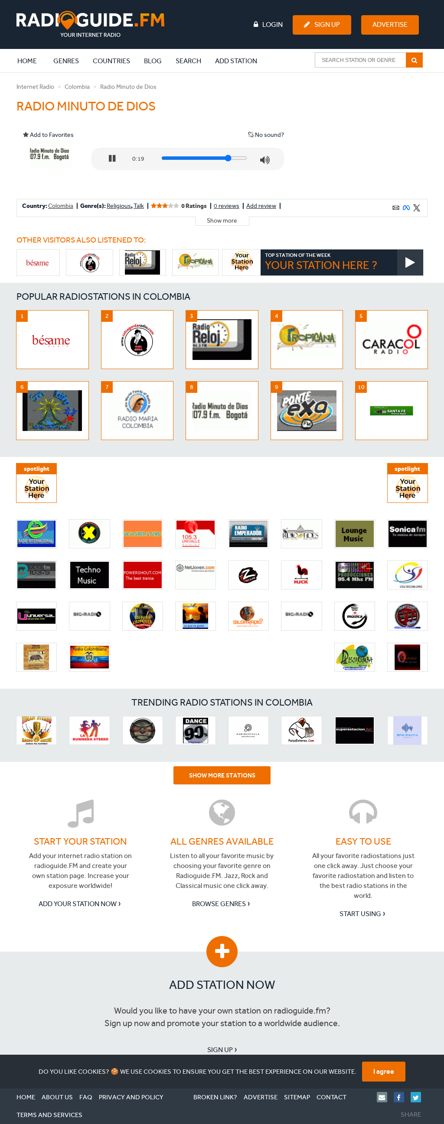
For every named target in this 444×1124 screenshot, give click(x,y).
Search (188, 61)
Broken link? (215, 1097)
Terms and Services (49, 1115)
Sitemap (297, 1097)
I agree (383, 1071)
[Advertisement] (362, 136)
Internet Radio (35, 87)
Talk (139, 206)
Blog (153, 61)
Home (31, 60)
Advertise (390, 24)
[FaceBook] (402, 1097)
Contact (331, 1097)
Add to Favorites (51, 135)
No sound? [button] (269, 135)
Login (272, 24)
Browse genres (219, 904)
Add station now (222, 985)
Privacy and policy (131, 1097)
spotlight (36, 469)
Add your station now (78, 904)
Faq (85, 1097)
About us (57, 1097)
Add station (236, 61)
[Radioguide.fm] (90, 24)
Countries (111, 61)
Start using (360, 914)
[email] (385, 1097)
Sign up (220, 1050)
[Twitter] (419, 1097)
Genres (66, 61)
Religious (119, 206)
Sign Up (327, 24)
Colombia (77, 87)
